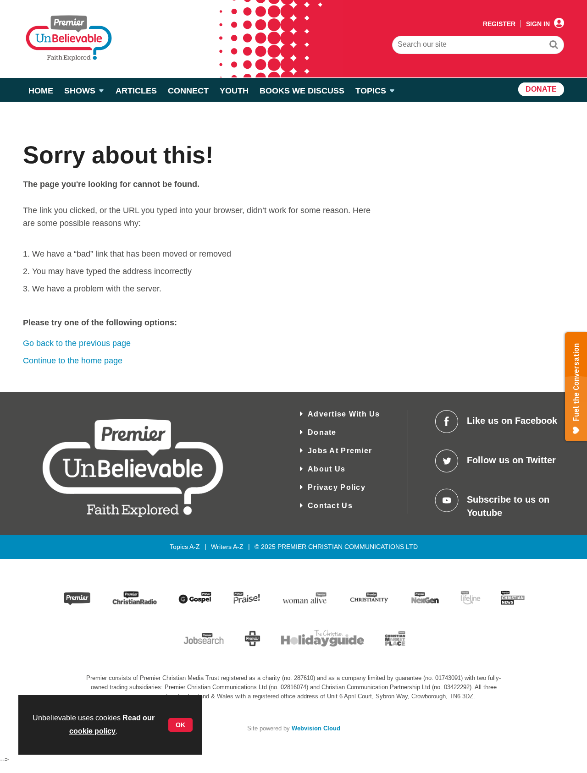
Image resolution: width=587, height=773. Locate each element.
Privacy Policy (336, 487)
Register (499, 23)
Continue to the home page (72, 360)
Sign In (538, 23)
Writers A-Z (227, 546)
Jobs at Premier (340, 451)
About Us (326, 469)
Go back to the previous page (77, 343)
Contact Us (330, 506)
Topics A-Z (185, 546)
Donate (322, 432)
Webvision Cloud (316, 728)
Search (554, 46)
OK (180, 725)
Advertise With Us (344, 414)
